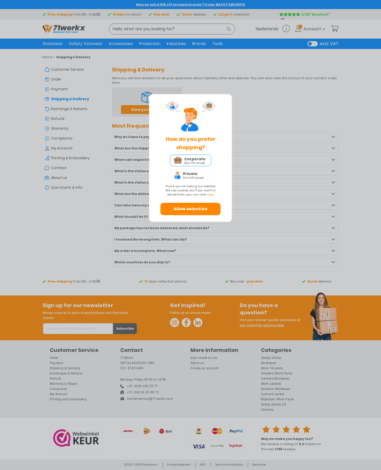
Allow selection (190, 209)
